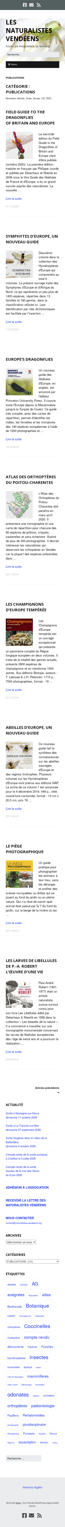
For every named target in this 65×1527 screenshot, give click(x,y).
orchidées (48, 1395)
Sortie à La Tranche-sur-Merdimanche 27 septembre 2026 (23, 1128)
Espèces (32, 1347)
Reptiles (42, 1433)
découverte (15, 1346)
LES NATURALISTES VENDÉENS (29, 30)
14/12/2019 (12, 447)
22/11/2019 (12, 574)
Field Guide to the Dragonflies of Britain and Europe (30, 117)
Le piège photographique (25, 848)
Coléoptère (13, 1337)
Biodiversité (14, 1306)
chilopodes (39, 1316)
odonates (18, 1394)
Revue (53, 1433)
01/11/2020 (12, 206)
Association (33, 1295)
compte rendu (36, 1337)
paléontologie (43, 1405)
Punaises (29, 1433)
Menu (14, 64)
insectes (39, 1357)
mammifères (38, 1376)
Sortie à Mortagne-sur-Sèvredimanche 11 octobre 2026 (22, 1115)
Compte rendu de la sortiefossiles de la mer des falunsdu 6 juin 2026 (22, 1171)
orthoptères (17, 1405)
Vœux (54, 1442)
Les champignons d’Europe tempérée (26, 606)
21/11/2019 (12, 697)
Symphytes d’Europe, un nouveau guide (32, 238)
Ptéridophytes (13, 1433)
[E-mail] (31, 5)
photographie (13, 1425)
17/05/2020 (12, 329)
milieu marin (12, 1384)
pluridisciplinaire (34, 1424)
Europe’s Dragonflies (29, 359)
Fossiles (47, 1346)
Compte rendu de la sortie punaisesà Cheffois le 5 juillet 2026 (26, 1156)
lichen (38, 1367)
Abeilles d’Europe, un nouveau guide (29, 730)
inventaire (13, 1367)
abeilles (11, 1284)
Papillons (13, 1415)
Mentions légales (32, 1487)
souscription (27, 1442)
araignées (16, 1294)
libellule (28, 1367)
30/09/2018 (12, 1059)
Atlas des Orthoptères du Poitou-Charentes (31, 479)
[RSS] (38, 5)
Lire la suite (13, 198)
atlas (46, 1294)
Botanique (37, 1305)
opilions (36, 1395)
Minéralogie (27, 1384)
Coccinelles (37, 1325)
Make (18, 1502)
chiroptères (13, 1327)
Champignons (25, 1316)
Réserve (11, 1442)
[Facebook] (25, 5)
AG (35, 1283)
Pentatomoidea (33, 1415)
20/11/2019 (12, 816)
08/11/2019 (12, 930)
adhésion (24, 1284)
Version (44, 1442)
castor (11, 1315)
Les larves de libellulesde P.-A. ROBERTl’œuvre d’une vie (31, 966)
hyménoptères (16, 1358)
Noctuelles (40, 1384)
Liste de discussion (15, 1376)
